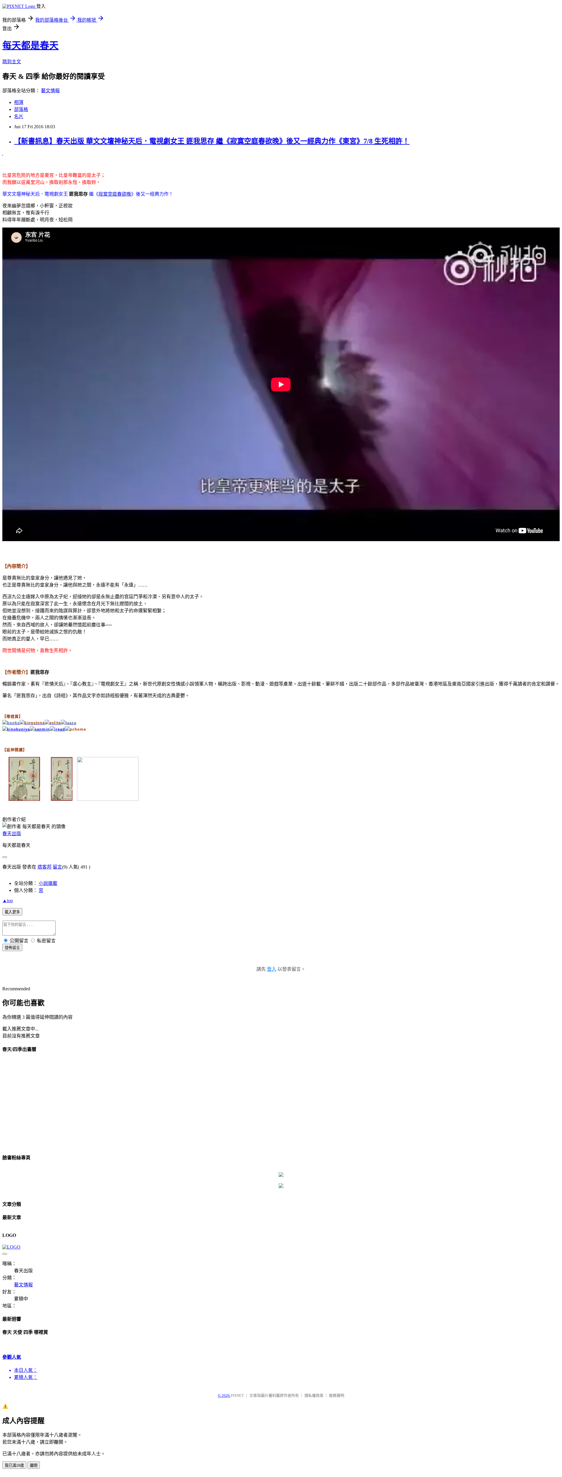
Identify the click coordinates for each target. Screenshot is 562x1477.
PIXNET (237, 1395)
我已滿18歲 (14, 1465)
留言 (57, 866)
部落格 (21, 109)
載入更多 (12, 912)
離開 (33, 1465)
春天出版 (11, 833)
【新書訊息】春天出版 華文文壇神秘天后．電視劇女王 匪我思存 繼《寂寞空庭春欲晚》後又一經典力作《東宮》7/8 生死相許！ (211, 141)
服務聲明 (336, 1395)
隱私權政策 (313, 1395)
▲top (7, 900)
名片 (18, 116)
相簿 (18, 102)
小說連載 (48, 883)
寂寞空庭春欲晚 (114, 194)
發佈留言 (12, 948)
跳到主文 (11, 61)
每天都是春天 (30, 45)
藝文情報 (50, 90)
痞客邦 (44, 866)
